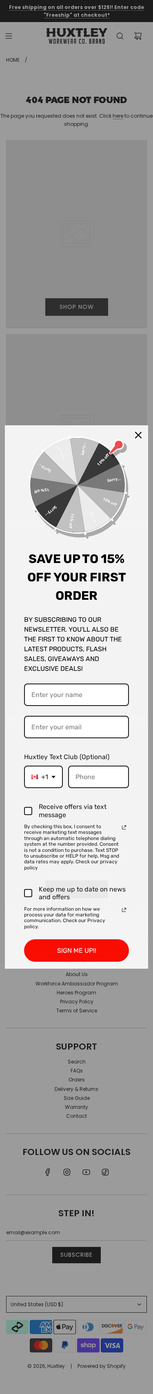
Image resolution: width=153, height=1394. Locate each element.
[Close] (138, 435)
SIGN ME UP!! (76, 950)
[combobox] (43, 777)
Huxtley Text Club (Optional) (66, 757)
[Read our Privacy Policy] (124, 827)
